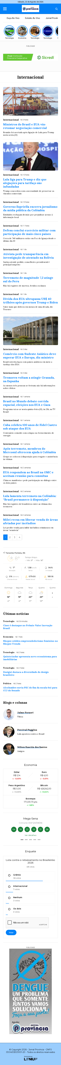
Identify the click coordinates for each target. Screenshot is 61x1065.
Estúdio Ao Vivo (32, 18)
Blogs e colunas (15, 703)
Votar (11, 932)
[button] (22, 840)
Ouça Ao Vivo (13, 18)
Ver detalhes (30, 835)
